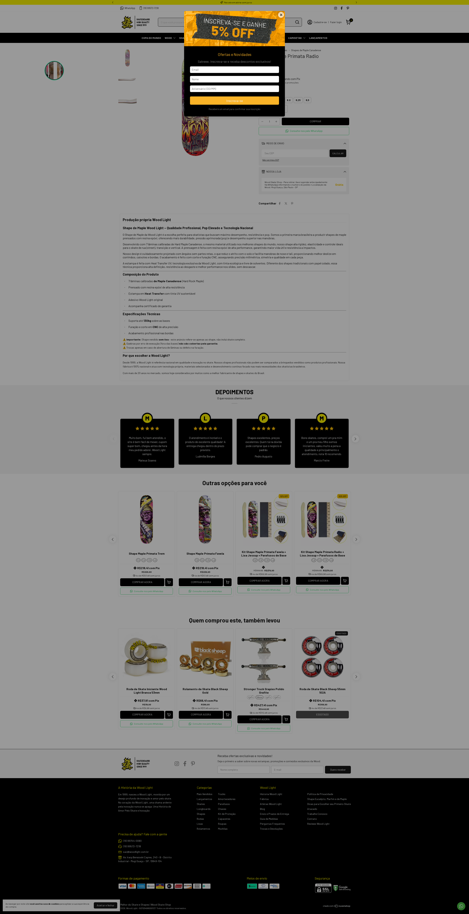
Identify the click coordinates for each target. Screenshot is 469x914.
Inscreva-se (234, 101)
